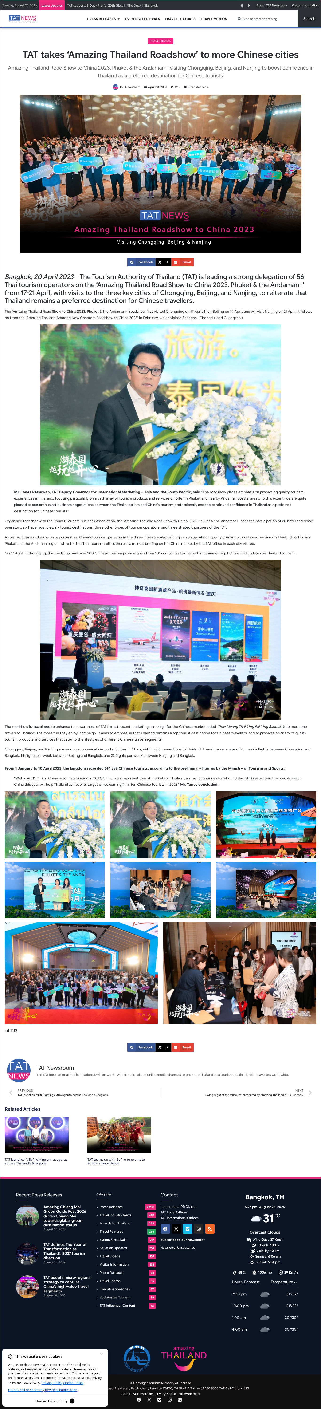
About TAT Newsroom (137, 1394)
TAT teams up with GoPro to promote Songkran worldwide (116, 1161)
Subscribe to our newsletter (182, 1240)
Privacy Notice (165, 1394)
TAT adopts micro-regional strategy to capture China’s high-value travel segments (67, 1284)
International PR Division (178, 1206)
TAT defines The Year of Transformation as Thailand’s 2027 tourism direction (64, 1251)
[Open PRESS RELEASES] (118, 18)
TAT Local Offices (174, 1212)
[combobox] (265, 18)
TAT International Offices (179, 1218)
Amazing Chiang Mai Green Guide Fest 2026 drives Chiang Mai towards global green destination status (141, 5)
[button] (241, 5)
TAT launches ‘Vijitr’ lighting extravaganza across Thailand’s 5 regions (36, 1161)
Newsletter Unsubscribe (177, 1248)
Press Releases (160, 41)
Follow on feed (189, 1394)
